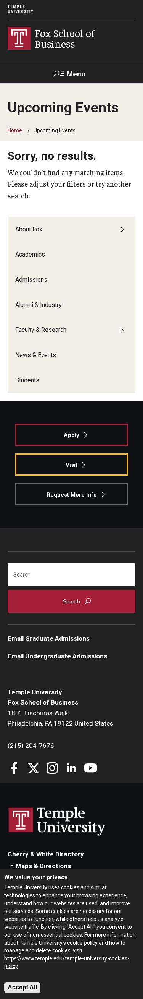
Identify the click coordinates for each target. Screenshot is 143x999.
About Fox (28, 229)
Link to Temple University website (57, 821)
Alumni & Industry (38, 305)
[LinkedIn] (71, 769)
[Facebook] (14, 769)
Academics (30, 254)
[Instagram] (52, 769)
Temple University (21, 9)
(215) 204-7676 (31, 745)
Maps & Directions (43, 866)
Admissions (31, 279)
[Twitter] (33, 769)
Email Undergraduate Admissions (57, 656)
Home (15, 130)
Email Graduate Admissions (49, 638)
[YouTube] (90, 769)
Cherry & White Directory (46, 854)
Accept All (22, 987)
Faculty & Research (40, 329)
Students (27, 380)
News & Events (35, 355)
